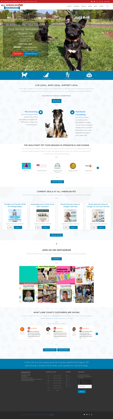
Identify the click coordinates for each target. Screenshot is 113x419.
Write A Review (63, 350)
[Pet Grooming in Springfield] (67, 74)
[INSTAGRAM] (97, 1)
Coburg (68, 316)
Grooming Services (31, 53)
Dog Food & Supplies (24, 78)
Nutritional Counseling (89, 78)
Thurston (83, 316)
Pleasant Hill (49, 318)
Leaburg (56, 318)
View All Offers (56, 235)
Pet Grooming (68, 78)
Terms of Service (39, 414)
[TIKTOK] (99, 1)
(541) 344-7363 (25, 44)
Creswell (89, 316)
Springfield (56, 316)
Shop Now (56, 101)
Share (17, 227)
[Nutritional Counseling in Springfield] (89, 74)
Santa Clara (75, 316)
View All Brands (57, 181)
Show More (30, 338)
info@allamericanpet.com (26, 377)
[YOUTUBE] (91, 1)
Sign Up (82, 391)
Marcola (62, 318)
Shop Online (17, 53)
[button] (107, 6)
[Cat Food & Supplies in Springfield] (46, 74)
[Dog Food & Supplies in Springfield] (24, 74)
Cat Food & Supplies (46, 78)
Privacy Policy (32, 414)
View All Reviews (50, 350)
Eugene (62, 316)
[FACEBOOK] (94, 1)
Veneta (42, 318)
